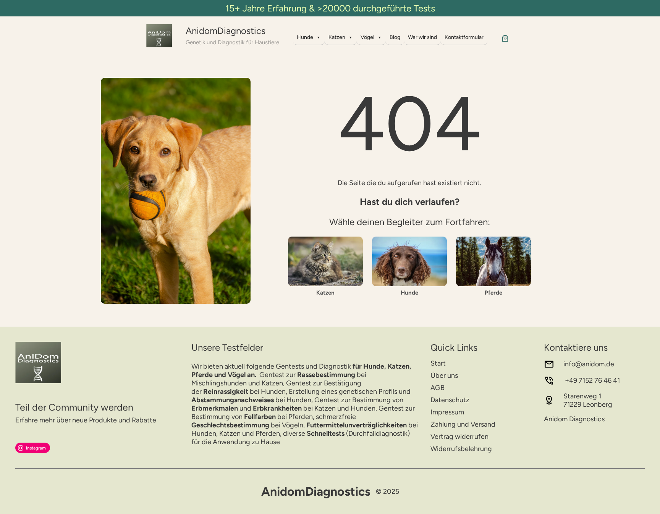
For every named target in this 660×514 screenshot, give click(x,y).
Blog (395, 37)
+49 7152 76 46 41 (591, 380)
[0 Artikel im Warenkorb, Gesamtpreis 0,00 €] (505, 38)
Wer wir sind (422, 37)
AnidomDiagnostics (225, 30)
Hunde (305, 37)
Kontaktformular (464, 37)
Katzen (336, 37)
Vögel (367, 37)
